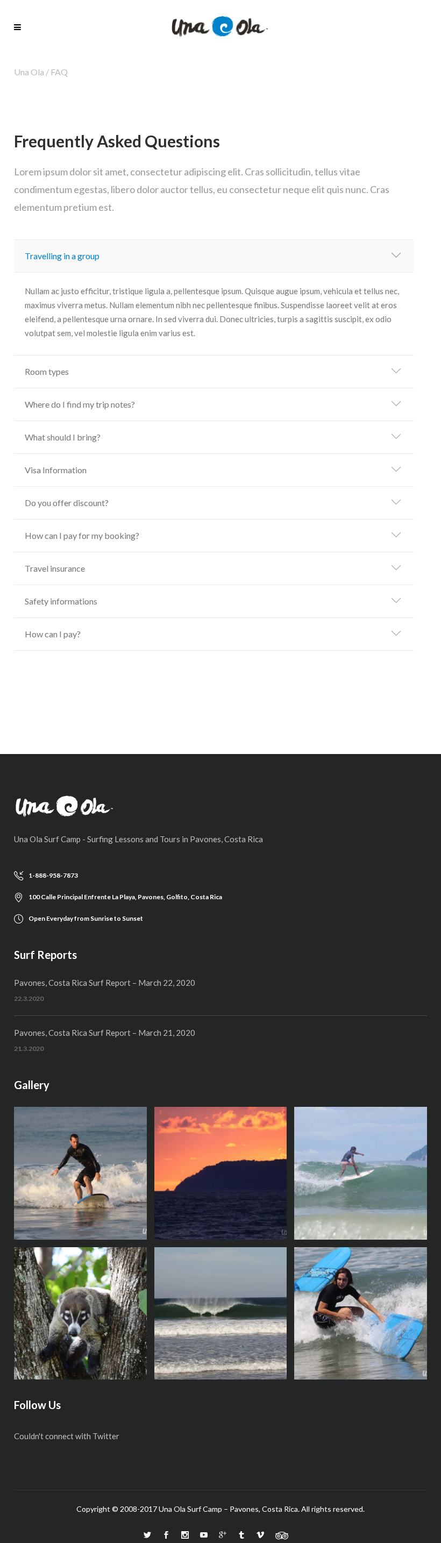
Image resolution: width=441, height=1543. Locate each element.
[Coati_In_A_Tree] (80, 1313)
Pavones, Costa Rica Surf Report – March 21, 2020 (104, 1032)
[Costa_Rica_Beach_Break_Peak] (220, 1313)
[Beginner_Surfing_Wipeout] (360, 1313)
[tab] (214, 256)
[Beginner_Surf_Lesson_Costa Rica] (80, 1173)
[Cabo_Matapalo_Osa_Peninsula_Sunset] (220, 1173)
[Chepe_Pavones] (360, 1173)
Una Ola (29, 72)
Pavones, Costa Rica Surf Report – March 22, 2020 (104, 982)
